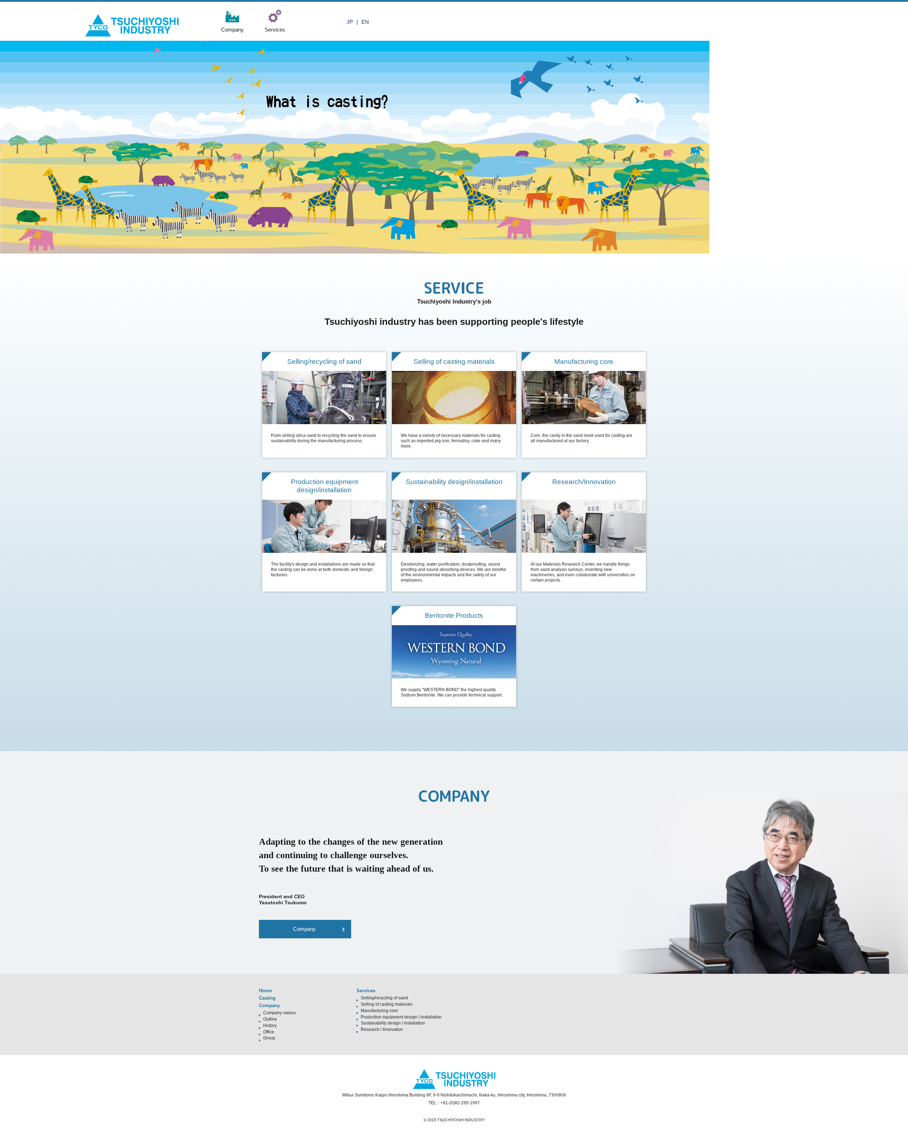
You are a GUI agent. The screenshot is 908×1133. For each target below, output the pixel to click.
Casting (267, 998)
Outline (270, 1019)
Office (268, 1031)
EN (365, 22)
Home (265, 990)
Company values (279, 1012)
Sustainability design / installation (393, 1023)
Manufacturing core (379, 1010)
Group (269, 1037)
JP (350, 22)
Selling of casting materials (387, 1004)
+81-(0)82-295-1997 (460, 1102)
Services (365, 990)
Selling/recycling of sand (384, 997)
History (270, 1025)
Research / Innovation (382, 1029)
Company (304, 929)
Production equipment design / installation (401, 1017)
